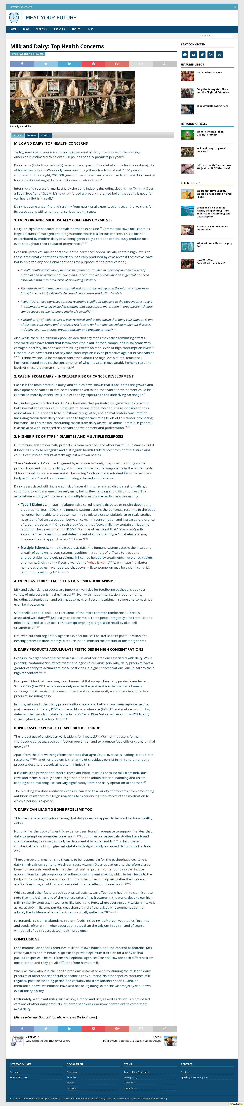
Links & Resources (19, 1077)
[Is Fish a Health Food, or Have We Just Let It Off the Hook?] (187, 169)
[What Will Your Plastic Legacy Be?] (187, 247)
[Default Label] (193, 54)
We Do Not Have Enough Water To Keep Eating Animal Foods (214, 193)
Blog (26, 29)
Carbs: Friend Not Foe (209, 72)
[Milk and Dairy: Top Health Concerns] (187, 152)
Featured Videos (192, 64)
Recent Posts (190, 183)
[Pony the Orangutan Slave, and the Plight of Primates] (187, 93)
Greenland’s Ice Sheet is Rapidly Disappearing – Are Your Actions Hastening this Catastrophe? (213, 212)
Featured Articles (194, 124)
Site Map (14, 1072)
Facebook (72, 1072)
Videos (40, 29)
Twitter (70, 1082)
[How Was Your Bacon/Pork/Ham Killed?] (187, 264)
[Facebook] (185, 54)
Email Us (185, 1072)
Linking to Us (130, 1087)
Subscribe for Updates (20, 7)
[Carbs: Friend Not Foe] (187, 76)
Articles (59, 29)
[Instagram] (210, 54)
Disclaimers (130, 1082)
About (76, 29)
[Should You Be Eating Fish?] (187, 109)
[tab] (17, 135)
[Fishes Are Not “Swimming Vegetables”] (187, 230)
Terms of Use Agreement (136, 1072)
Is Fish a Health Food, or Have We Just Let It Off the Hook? (214, 167)
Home (12, 29)
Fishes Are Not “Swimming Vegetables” (212, 228)
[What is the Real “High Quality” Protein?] (187, 135)
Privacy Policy (131, 1077)
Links (90, 29)
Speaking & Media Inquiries (194, 1077)
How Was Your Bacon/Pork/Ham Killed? (211, 261)
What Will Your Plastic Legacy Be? (214, 245)
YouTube (71, 1077)
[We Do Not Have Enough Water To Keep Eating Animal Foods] (187, 194)
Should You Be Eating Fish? (212, 105)
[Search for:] (217, 35)
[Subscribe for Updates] (235, 7)
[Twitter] (202, 54)
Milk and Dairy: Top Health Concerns (212, 150)
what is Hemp (98, 562)
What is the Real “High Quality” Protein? (210, 133)
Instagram (72, 1087)
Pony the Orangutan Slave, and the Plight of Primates (213, 91)
